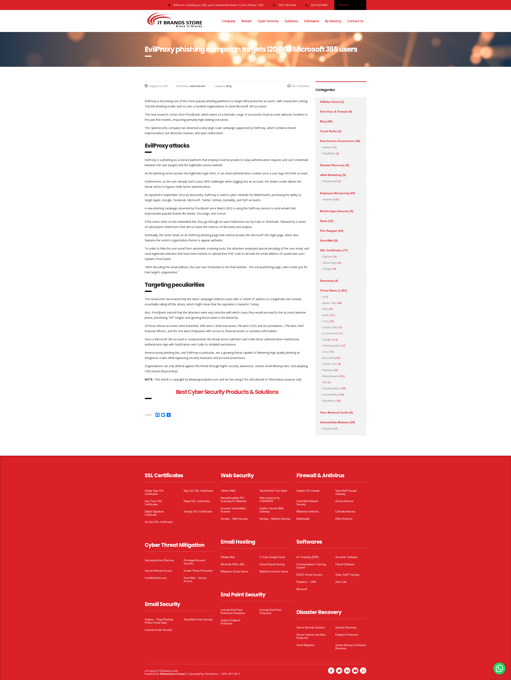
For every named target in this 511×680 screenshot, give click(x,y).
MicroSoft (328, 358)
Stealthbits (328, 153)
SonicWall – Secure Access (195, 579)
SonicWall (326, 240)
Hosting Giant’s (331, 345)
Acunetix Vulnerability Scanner (233, 510)
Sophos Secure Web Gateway (271, 510)
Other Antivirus (344, 518)
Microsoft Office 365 (232, 564)
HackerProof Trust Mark (273, 490)
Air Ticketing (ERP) (307, 557)
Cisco (325, 321)
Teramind (328, 199)
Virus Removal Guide (334, 412)
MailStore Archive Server (273, 571)
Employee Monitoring (334, 193)
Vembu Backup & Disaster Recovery (350, 647)
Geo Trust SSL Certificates (153, 503)
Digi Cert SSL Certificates (198, 490)
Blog (323, 121)
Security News (331, 388)
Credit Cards (329, 327)
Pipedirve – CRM (306, 581)
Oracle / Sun (329, 364)
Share (148, 414)
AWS (325, 309)
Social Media (330, 394)
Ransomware (330, 376)
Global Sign (329, 263)
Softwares (311, 21)
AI (323, 297)
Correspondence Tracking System (311, 566)
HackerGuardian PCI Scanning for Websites (234, 499)
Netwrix (327, 147)
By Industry (333, 21)
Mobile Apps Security (334, 211)
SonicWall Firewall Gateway (346, 492)
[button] (499, 668)
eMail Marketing (331, 175)
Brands (247, 21)
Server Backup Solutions (310, 627)
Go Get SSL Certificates (159, 521)
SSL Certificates (331, 250)
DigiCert (327, 256)
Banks (326, 315)
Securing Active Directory (159, 560)
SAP (324, 382)
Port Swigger (328, 230)
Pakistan (327, 370)
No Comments (300, 86)
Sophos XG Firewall (307, 490)
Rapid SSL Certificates (197, 501)
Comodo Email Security (158, 629)
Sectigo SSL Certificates (198, 511)
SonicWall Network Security (307, 503)
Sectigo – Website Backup (274, 518)
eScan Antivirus (344, 501)
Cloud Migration (305, 645)
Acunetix (327, 428)
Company (229, 21)
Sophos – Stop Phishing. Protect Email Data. (159, 621)
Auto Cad (340, 581)
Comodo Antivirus (345, 511)
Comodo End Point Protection (270, 611)
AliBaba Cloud (330, 101)
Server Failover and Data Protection (310, 636)
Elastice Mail (329, 181)
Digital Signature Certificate (154, 513)
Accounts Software (346, 557)
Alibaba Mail (228, 557)
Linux (325, 351)
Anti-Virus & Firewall (334, 111)
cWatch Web (228, 490)
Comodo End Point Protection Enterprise (233, 611)
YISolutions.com (168, 671)
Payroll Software (344, 564)
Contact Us (355, 21)
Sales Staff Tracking (347, 574)
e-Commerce (330, 333)
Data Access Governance (337, 141)
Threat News (328, 290)
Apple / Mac (329, 303)
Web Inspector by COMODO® (269, 499)
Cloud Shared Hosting (272, 564)
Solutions (291, 21)
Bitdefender (303, 518)
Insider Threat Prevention (198, 570)
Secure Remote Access (158, 570)
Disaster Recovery (332, 165)
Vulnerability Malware (334, 422)
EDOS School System (309, 574)
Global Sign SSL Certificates (154, 492)
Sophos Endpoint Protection (230, 622)
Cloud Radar (328, 131)
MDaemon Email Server (234, 571)
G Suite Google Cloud (272, 557)
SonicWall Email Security (198, 619)
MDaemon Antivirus (307, 511)
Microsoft (301, 589)
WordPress (329, 400)
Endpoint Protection (346, 634)
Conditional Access (156, 577)
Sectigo (326, 269)
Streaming (327, 280)
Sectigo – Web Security (234, 518)
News (323, 221)
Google (326, 339)
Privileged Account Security (194, 562)
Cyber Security (268, 21)
